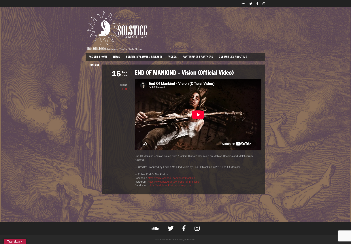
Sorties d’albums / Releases (144, 57)
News (116, 57)
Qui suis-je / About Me (233, 57)
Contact (94, 65)
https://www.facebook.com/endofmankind (171, 178)
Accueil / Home (98, 57)
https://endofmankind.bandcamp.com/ (170, 185)
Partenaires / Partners (198, 57)
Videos (172, 57)
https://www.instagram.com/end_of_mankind (173, 181)
